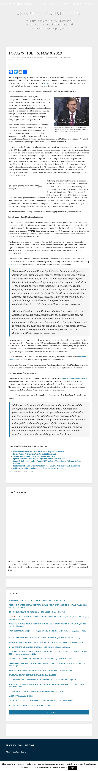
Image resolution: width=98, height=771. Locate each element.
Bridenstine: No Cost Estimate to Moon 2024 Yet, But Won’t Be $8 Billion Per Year (46, 466)
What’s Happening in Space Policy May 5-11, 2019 (34, 456)
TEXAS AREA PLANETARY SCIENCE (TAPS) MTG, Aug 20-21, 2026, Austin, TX (37, 600)
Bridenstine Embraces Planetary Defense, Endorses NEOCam (38, 468)
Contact (16, 752)
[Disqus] (49, 527)
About (8, 752)
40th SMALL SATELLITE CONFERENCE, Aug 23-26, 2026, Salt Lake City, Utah (37, 612)
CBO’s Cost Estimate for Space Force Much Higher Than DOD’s (38, 452)
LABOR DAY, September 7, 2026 (21, 696)
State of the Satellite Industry (74, 378)
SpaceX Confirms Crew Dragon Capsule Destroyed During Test (39, 459)
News (43, 4)
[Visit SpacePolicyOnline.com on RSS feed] (52, 729)
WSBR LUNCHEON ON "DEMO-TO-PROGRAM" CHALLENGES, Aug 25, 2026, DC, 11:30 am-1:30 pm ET (46, 638)
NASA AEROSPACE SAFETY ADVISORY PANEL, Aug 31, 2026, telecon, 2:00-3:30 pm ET (40, 670)
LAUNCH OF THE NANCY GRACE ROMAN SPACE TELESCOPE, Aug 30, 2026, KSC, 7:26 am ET (43, 659)
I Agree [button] (72, 768)
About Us (77, 4)
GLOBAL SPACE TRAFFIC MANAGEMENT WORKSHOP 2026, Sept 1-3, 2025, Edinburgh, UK (42, 680)
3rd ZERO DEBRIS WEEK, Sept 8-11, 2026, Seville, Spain (29, 705)
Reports (64, 4)
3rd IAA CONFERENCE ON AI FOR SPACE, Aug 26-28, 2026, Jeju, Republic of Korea (39, 647)
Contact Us (90, 4)
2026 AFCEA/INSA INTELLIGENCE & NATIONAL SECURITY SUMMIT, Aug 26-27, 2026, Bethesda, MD (46, 642)
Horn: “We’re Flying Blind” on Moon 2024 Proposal (34, 454)
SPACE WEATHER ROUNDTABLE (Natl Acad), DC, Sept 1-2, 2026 (32, 675)
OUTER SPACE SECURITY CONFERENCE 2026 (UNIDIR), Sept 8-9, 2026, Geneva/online (41, 701)
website (47, 83)
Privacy (24, 752)
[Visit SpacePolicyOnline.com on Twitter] (45, 729)
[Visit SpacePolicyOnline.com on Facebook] (48, 729)
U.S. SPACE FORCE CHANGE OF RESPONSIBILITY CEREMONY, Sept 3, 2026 (36, 691)
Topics (53, 4)
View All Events (49, 712)
